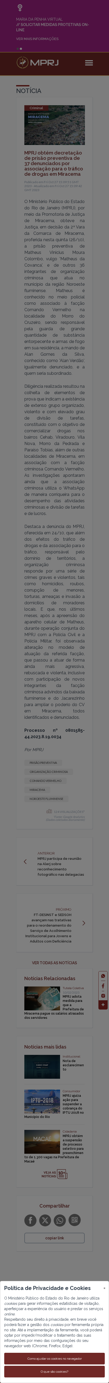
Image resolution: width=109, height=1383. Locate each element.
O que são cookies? (54, 1371)
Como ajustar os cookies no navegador (55, 1358)
